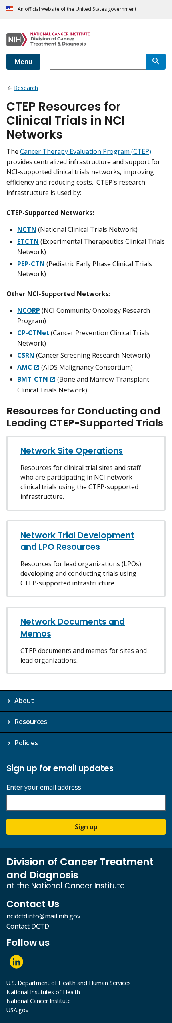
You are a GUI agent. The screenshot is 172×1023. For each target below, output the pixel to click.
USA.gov (17, 1010)
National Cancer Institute (38, 1001)
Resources (30, 721)
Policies (26, 742)
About (24, 700)
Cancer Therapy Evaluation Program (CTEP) (85, 151)
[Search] (156, 62)
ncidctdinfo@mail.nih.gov (43, 916)
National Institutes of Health (43, 992)
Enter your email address (43, 787)
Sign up (86, 826)
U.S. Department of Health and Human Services (68, 983)
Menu (23, 61)
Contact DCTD (27, 926)
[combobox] (98, 62)
